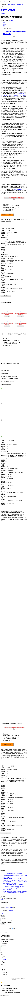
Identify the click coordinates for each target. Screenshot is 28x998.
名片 (4, 26)
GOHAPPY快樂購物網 (13, 95)
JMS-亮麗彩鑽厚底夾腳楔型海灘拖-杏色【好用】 (14, 886)
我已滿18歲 (3, 995)
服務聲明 (14, 979)
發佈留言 (2, 923)
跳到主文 (3, 13)
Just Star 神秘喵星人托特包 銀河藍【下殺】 (13, 873)
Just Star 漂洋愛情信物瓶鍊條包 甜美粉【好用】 (14, 892)
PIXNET (6, 978)
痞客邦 (7, 907)
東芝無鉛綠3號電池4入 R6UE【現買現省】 (13, 878)
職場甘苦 (11, 20)
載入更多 (2, 915)
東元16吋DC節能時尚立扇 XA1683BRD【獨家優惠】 (15, 891)
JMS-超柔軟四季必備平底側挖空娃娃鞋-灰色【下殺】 (15, 880)
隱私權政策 (23, 978)
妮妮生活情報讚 (8, 10)
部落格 (4, 24)
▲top (2, 913)
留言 (11, 907)
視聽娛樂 (11, 910)
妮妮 (2, 899)
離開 (7, 995)
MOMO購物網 (4, 95)
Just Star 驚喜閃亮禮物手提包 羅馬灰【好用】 (13, 884)
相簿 (4, 22)
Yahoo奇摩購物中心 (20, 93)
